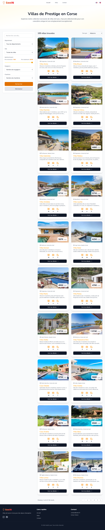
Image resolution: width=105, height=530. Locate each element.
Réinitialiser (18, 89)
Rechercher (18, 84)
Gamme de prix (9, 57)
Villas (56, 2)
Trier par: (84, 33)
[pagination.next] (100, 500)
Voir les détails (52, 77)
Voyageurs (7, 66)
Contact (64, 2)
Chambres (7, 74)
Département (8, 40)
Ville (6, 49)
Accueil (48, 2)
